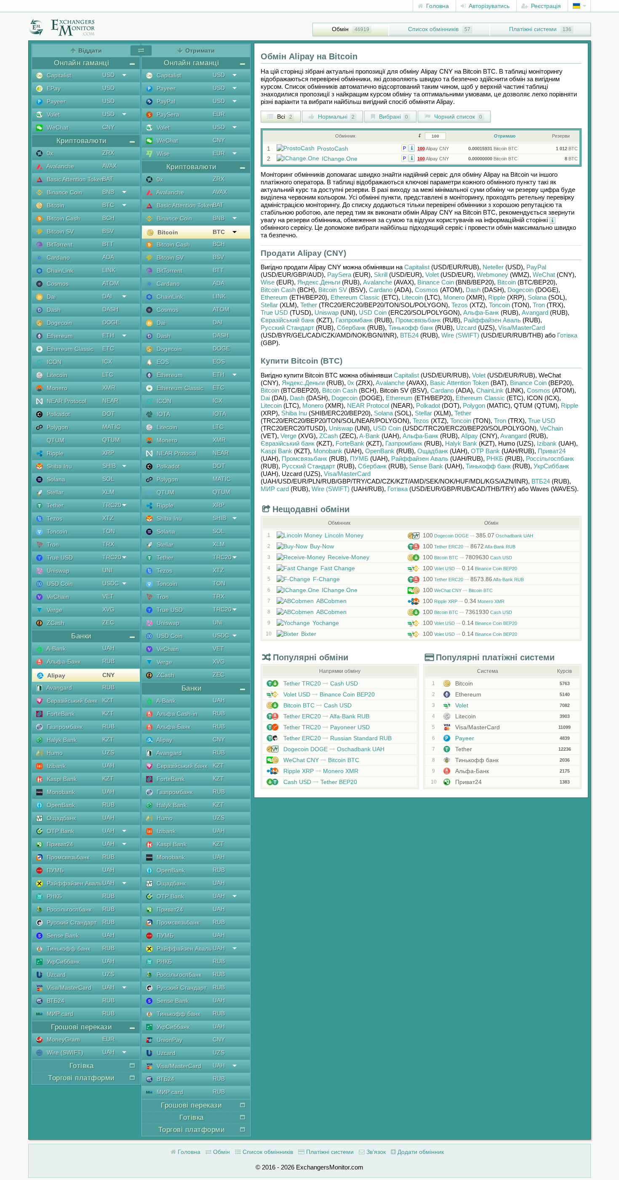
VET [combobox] (108, 596)
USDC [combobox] (110, 583)
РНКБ (53, 896)
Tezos (53, 518)
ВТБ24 (54, 1000)
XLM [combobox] (108, 492)
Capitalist (58, 75)
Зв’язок (375, 1151)
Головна (436, 6)
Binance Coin (63, 192)
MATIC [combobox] (111, 426)
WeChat (56, 127)
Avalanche (59, 166)
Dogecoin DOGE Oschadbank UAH (478, 535)
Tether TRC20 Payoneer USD (326, 727)
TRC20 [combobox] (111, 505)
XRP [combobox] (108, 452)
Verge (53, 609)
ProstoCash (332, 148)
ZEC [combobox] (108, 622)
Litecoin (56, 375)
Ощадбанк (60, 818)
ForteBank (60, 713)
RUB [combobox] (108, 661)
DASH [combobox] (110, 309)
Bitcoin (54, 205)
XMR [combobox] (108, 387)
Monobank (60, 792)
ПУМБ (54, 870)
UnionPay (168, 1039)
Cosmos (57, 283)
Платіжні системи (533, 29)
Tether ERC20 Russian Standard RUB (337, 738)
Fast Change (337, 568)
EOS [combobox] (219, 361)
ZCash (54, 622)
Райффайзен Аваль (73, 883)
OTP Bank (59, 831)
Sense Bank (62, 935)
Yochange (325, 622)
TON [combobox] (108, 531)
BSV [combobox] (108, 231)
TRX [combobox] (108, 544)
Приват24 (59, 844)
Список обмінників (433, 29)
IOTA (162, 414)
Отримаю (504, 135)
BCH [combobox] (108, 218)
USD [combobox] (108, 75)
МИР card (59, 1013)
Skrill (380, 274)
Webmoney (492, 274)
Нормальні (335, 116)
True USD (59, 557)
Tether (54, 505)
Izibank (55, 766)
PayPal (165, 101)
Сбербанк (351, 327)
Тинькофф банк (67, 948)
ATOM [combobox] (110, 283)
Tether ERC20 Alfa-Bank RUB (469, 546)
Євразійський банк (71, 700)
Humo (54, 752)
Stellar (54, 492)
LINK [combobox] (108, 270)
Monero (56, 388)
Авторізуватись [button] (488, 6)
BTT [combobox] (108, 244)
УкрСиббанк (62, 961)
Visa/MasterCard (68, 987)
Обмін (340, 29)
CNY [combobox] (108, 127)
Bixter (308, 633)
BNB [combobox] (108, 192)
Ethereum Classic (69, 348)
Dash (53, 309)
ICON (53, 362)
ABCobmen (331, 601)
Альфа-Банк (62, 661)
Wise (162, 153)
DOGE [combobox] (111, 322)
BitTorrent (58, 244)
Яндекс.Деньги (318, 282)
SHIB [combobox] (109, 465)
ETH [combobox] (108, 335)
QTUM (54, 440)
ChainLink (59, 270)
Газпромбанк (64, 726)
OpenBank (60, 805)
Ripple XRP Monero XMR (463, 601)
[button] (411, 147)
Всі (283, 116)
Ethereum (59, 335)
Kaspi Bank (61, 779)
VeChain (57, 596)
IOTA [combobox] (219, 413)
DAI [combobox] (107, 296)
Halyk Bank (61, 739)
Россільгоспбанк (68, 909)
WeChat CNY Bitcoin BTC (458, 590)
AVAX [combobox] (109, 165)
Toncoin (56, 531)
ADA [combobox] (108, 257)
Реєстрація (545, 6)
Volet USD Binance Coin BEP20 (470, 568)
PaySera (167, 114)
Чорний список (457, 116)
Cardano (57, 257)
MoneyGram (62, 1039)
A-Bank (55, 648)
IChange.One (340, 158)
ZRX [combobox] (108, 152)
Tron (52, 544)
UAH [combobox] (108, 648)
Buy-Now (322, 546)
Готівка (567, 335)
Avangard (58, 687)
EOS (162, 362)
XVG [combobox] (108, 609)
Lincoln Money (344, 535)
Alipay (55, 675)
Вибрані (392, 116)
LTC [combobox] (107, 374)
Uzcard (55, 974)
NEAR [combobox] (110, 400)
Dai (50, 296)
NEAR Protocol (65, 401)
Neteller (493, 267)
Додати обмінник (420, 1151)
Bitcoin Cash (62, 218)
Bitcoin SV (59, 231)
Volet (52, 114)
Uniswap (57, 570)
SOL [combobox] (108, 479)
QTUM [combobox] (111, 439)
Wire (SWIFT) (64, 1052)
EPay (53, 88)
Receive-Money (348, 557)
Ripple (54, 453)
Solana (55, 479)
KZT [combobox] (108, 700)
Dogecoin (58, 322)
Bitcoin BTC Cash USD (467, 557)
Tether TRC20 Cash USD (320, 683)
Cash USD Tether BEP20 (319, 782)
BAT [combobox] (107, 178)
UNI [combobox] (107, 570)
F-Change (326, 579)
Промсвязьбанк (67, 857)
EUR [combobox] (108, 1039)
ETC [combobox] (108, 348)
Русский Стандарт (70, 922)
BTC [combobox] (108, 205)
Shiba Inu (58, 466)
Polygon (56, 427)
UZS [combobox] (108, 752)
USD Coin (59, 583)
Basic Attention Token (74, 179)
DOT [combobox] (108, 413)
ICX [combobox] (107, 361)
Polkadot (57, 414)
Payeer (55, 101)
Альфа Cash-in (176, 713)
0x (49, 153)
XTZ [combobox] (108, 518)
